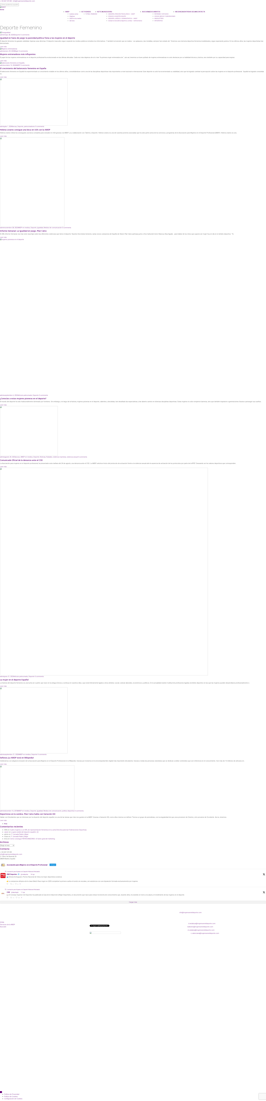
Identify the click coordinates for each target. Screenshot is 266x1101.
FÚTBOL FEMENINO (91, 14)
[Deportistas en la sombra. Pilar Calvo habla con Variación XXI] (37, 787)
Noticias (43, 457)
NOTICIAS (100, 12)
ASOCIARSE (146, 12)
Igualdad (40, 228)
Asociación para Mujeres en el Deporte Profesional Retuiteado (23, 871)
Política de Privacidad (11, 1094)
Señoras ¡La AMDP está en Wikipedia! (17, 757)
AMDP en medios (24, 228)
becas (14, 126)
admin (2, 35)
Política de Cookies (11, 1096)
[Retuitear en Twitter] (5, 871)
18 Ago (32, 874)
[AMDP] (3, 7)
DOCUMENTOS (155, 12)
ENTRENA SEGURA (190, 12)
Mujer (16, 51)
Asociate (3, 927)
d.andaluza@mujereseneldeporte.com (201, 923)
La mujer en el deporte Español (14, 679)
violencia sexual (72, 457)
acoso (17, 457)
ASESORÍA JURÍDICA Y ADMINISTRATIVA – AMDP (122, 18)
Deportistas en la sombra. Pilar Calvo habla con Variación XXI (27, 814)
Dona (2, 9)
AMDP (67, 12)
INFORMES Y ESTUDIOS (161, 14)
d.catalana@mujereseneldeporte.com (201, 930)
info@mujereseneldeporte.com (24, 1)
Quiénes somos (73, 14)
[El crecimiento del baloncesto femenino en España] (12, 63)
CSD (8, 892)
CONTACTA (201, 12)
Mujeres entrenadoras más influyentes (18, 54)
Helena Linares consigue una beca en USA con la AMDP (25, 129)
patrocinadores (29, 126)
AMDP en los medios (75, 18)
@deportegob (14, 892)
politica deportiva (68, 811)
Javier (6, 832)
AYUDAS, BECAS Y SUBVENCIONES (164, 16)
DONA (2, 922)
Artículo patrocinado (25, 395)
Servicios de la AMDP (7, 924)
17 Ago (23, 892)
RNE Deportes (12, 874)
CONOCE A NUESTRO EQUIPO (117, 16)
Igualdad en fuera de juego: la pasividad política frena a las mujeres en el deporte (37, 38)
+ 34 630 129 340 (6, 1)
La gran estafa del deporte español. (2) (24, 832)
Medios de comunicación (53, 228)
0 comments (24, 35)
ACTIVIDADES (86, 12)
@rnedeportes (24, 874)
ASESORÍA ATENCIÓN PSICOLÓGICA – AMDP (121, 14)
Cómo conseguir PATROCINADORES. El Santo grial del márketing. (32, 839)
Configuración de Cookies (13, 1099)
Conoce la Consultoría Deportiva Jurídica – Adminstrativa (125, 20)
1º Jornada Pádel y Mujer (19, 834)
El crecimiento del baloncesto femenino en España (23, 68)
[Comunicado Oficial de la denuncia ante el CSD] (29, 431)
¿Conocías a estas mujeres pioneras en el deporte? (23, 398)
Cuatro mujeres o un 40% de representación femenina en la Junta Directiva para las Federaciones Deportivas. (48, 830)
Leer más (3, 47)
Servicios (72, 20)
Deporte (17, 35)
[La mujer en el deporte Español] (104, 571)
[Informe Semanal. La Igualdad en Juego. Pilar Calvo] (32, 182)
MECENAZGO (179, 12)
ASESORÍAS (108, 12)
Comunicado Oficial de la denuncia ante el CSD (21, 460)
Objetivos (72, 16)
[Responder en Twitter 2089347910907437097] (8, 897)
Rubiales (49, 457)
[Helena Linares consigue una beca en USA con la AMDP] (34, 102)
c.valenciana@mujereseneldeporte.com (205, 933)
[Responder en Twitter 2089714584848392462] (8, 884)
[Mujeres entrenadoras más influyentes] (8, 49)
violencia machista (59, 457)
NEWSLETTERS (158, 18)
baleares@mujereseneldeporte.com (200, 927)
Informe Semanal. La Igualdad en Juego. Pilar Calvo (23, 231)
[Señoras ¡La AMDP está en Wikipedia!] (34, 720)
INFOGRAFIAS (158, 20)
